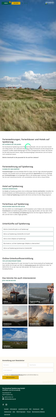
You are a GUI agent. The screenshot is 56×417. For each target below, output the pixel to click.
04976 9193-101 (8, 397)
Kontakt (6, 409)
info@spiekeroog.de (30, 265)
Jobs (14, 412)
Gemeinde (7, 414)
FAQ (30, 409)
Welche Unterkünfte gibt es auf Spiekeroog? (15, 229)
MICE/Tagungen (20, 412)
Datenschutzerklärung (16, 375)
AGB (42, 409)
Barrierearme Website (38, 412)
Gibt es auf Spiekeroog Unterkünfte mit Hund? (16, 234)
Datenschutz (7, 412)
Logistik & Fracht (23, 409)
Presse (29, 412)
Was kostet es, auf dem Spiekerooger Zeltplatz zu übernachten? (21, 243)
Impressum (36, 409)
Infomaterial (13, 409)
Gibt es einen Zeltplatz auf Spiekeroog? (14, 238)
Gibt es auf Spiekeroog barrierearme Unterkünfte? (17, 248)
